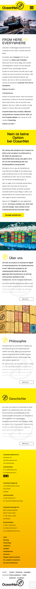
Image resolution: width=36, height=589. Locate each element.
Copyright (27, 572)
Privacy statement (15, 575)
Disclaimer (19, 572)
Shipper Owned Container (11, 557)
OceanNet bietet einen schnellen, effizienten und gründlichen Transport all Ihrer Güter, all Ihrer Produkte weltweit (17, 114)
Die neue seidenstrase (10, 563)
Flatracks (6, 540)
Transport (14, 201)
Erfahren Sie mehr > (8, 89)
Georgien (6, 548)
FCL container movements (11, 560)
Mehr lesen (25, 299)
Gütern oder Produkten (19, 60)
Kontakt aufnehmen (13, 215)
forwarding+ (12, 120)
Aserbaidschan (8, 551)
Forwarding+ (7, 543)
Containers (6, 546)
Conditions (20, 578)
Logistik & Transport (21, 378)
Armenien (6, 554)
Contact (11, 572)
